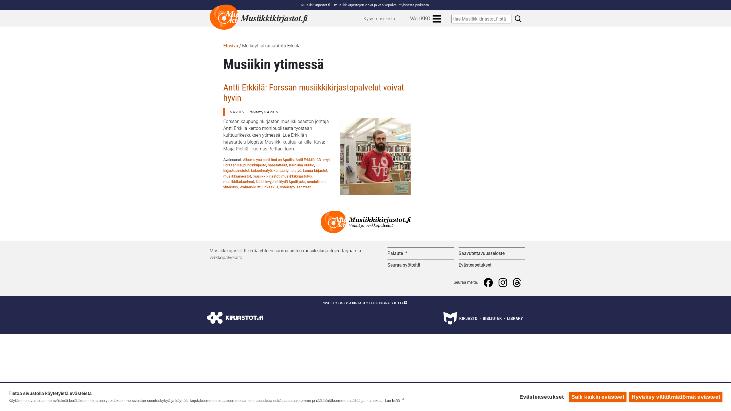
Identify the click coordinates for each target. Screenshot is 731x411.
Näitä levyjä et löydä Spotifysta (280, 182)
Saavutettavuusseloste (482, 253)
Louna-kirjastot (315, 170)
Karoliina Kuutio (301, 165)
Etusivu (230, 46)
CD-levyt (323, 160)
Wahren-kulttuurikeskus (259, 187)
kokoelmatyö (261, 170)
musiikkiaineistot (237, 176)
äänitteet (303, 187)
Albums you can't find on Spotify (268, 160)
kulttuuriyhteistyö (287, 170)
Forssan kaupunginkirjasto (244, 165)
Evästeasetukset (475, 265)
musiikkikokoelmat (238, 182)
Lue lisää (392, 400)
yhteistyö (287, 187)
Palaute (395, 253)
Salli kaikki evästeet (597, 397)
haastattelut (277, 165)
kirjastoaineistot (236, 170)
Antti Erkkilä (305, 160)
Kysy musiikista (379, 18)
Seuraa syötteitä (403, 265)
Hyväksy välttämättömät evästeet (676, 397)
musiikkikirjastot (266, 176)
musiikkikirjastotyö (296, 176)
